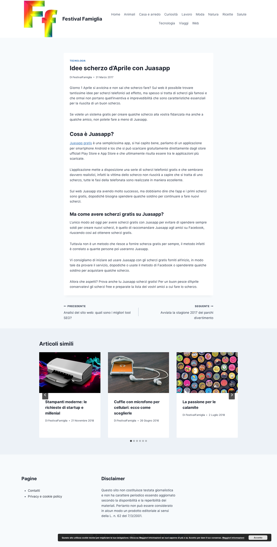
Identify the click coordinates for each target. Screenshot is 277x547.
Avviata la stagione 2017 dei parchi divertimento (187, 312)
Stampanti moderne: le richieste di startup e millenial (66, 407)
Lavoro (187, 14)
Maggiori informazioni (233, 537)
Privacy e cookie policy (45, 496)
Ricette (228, 14)
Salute (241, 14)
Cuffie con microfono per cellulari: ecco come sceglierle (137, 407)
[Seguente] (232, 394)
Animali (129, 14)
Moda (200, 14)
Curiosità (171, 14)
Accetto (258, 537)
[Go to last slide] (45, 394)
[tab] (131, 441)
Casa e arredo (150, 14)
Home (115, 14)
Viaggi (183, 23)
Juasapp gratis (81, 143)
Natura (213, 14)
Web (195, 23)
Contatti (34, 490)
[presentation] (69, 372)
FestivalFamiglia (82, 77)
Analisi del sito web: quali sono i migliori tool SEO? (97, 312)
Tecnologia (167, 23)
